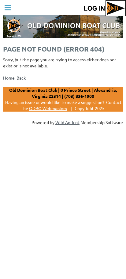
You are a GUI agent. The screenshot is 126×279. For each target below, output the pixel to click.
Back (21, 77)
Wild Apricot (67, 122)
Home (9, 77)
